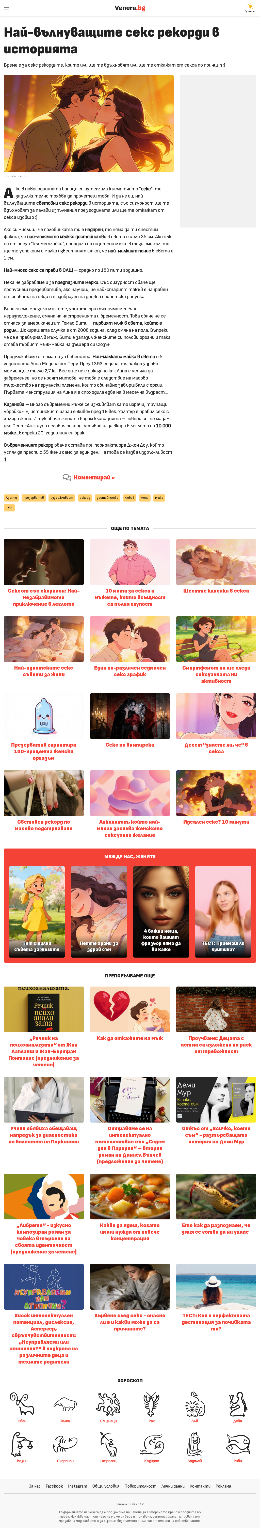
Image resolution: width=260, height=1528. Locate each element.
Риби (238, 1461)
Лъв (194, 1421)
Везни (22, 1461)
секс (9, 507)
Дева (238, 1421)
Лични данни (173, 1486)
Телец (65, 1421)
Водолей (194, 1461)
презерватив (34, 498)
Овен (22, 1421)
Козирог (151, 1461)
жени (145, 498)
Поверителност (140, 1486)
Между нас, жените (130, 856)
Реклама (223, 1486)
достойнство (107, 498)
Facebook (54, 1486)
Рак (152, 1421)
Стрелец (109, 1461)
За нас (35, 1486)
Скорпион (65, 1461)
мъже (159, 498)
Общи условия (105, 1486)
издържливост (62, 498)
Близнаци (108, 1421)
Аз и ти (11, 498)
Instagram (77, 1486)
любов (129, 498)
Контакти (200, 1486)
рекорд (85, 498)
